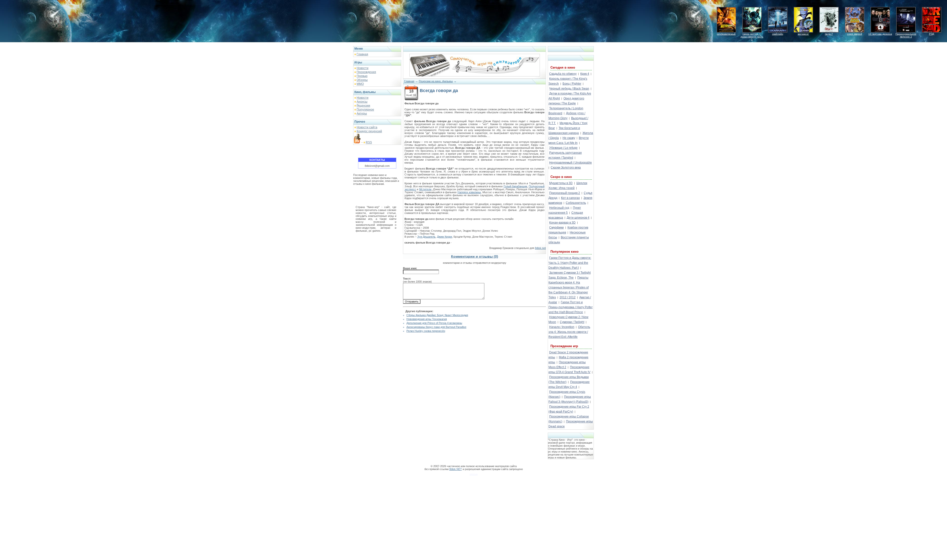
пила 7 (829, 34)
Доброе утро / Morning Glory (566, 116)
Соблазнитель (576, 203)
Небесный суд (559, 207)
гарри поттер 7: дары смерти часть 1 (752, 37)
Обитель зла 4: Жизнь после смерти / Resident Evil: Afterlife (569, 332)
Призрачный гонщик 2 (564, 193)
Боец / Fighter (572, 83)
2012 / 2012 (568, 297)
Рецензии (363, 105)
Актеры (362, 113)
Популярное (365, 109)
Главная (362, 54)
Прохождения (366, 72)
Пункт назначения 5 (564, 210)
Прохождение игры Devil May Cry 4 (569, 384)
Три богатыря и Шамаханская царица (564, 130)
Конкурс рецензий (369, 131)
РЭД (931, 34)
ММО (360, 84)
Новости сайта (367, 127)
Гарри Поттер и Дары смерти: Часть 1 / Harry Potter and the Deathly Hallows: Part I (569, 262)
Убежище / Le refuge (563, 148)
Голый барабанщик (515, 186)
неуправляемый (726, 34)
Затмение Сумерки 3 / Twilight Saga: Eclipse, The (569, 275)
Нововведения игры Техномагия (426, 319)
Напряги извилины (469, 192)
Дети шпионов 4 (578, 217)
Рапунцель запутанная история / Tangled (565, 155)
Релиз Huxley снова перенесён (425, 330)
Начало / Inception (561, 327)
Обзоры (362, 80)
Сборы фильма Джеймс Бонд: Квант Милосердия (437, 315)
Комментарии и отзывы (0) (474, 256)
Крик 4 (584, 74)
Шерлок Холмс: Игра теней (567, 185)
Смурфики (556, 227)
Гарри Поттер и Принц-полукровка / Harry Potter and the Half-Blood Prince (570, 307)
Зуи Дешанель (426, 236)
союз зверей (854, 34)
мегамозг (803, 34)
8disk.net (540, 248)
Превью (362, 76)
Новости (362, 68)
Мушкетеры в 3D (561, 183)
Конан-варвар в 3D (562, 222)
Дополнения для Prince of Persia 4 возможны (434, 323)
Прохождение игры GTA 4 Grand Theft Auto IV (569, 369)
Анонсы (362, 101)
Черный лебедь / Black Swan (569, 88)
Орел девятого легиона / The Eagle (566, 101)
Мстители (425, 189)
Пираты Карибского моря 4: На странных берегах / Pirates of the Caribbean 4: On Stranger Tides (568, 287)
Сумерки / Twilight (572, 322)
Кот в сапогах (570, 198)
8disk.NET (455, 469)
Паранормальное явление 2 (905, 35)
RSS (369, 142)
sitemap (474, 474)
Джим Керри (444, 236)
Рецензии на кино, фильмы (436, 81)
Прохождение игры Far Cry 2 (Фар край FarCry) (568, 409)
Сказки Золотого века (566, 167)
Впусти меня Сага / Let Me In (568, 140)
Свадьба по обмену (563, 74)
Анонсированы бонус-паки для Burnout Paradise (436, 326)
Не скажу (569, 138)
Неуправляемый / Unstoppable (570, 162)
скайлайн (777, 34)
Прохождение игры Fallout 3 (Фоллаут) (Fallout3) (569, 399)
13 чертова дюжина (880, 34)
